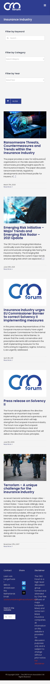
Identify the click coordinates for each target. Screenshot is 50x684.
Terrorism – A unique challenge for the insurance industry (20, 488)
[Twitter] (23, 583)
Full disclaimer (39, 662)
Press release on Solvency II (25, 403)
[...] (14, 176)
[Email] (23, 593)
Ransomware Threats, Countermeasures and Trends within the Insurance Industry (22, 147)
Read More (7, 187)
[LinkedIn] (23, 588)
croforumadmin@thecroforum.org (20, 599)
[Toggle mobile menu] (45, 5)
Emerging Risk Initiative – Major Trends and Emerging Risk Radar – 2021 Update (24, 232)
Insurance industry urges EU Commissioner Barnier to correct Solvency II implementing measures (24, 315)
